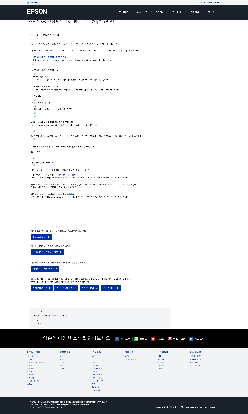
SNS (198, 2)
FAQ (93, 384)
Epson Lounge (213, 2)
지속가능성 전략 (195, 356)
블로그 (143, 338)
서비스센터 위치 (98, 381)
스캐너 (29, 371)
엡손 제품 (160, 12)
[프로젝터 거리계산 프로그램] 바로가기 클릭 (49, 57)
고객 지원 (195, 12)
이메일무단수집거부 (194, 407)
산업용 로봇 (31, 375)
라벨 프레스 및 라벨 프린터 (36, 362)
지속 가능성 (142, 12)
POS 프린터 (31, 378)
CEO (159, 356)
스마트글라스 (97, 365)
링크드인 (199, 338)
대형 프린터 (31, 368)
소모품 (29, 384)
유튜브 (160, 338)
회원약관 (159, 407)
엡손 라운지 (177, 12)
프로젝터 (30, 365)
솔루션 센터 (129, 356)
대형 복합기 (31, 356)
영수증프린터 (97, 368)
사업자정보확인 (211, 407)
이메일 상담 (96, 390)
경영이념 (161, 359)
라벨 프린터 (64, 359)
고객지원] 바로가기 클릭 (67, 175)
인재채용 (161, 365)
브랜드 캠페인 (195, 365)
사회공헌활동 (194, 362)
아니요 (39, 323)
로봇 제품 (95, 371)
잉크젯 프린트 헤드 (33, 381)
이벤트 (160, 368)
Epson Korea (34, 2)
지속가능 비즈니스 (196, 359)
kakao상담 (96, 387)
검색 (210, 12)
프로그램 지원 (97, 375)
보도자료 (161, 362)
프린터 (29, 359)
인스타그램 (179, 338)
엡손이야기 (123, 12)
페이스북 (125, 338)
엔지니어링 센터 (130, 359)
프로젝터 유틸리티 (98, 378)
